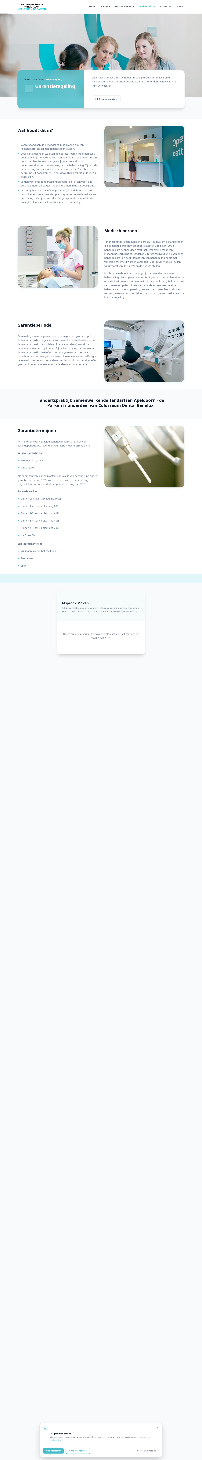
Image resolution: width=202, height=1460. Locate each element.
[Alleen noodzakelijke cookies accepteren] (157, 1428)
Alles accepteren (53, 1450)
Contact (180, 6)
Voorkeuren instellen (146, 1450)
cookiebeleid (56, 1440)
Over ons (105, 6)
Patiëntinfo (145, 6)
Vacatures (165, 6)
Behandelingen (123, 6)
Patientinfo (38, 79)
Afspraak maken (108, 99)
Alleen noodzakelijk (78, 1450)
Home (92, 6)
